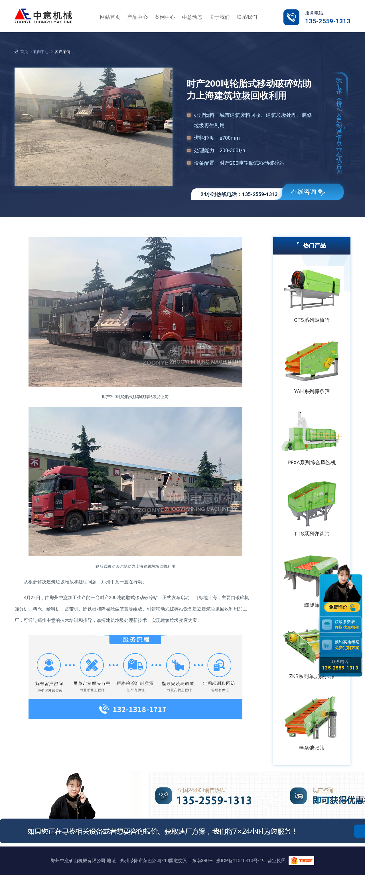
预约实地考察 (347, 644)
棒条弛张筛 (312, 748)
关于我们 (219, 17)
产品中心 (137, 17)
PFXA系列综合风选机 (312, 462)
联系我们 (247, 17)
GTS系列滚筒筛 (312, 320)
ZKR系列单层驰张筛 (311, 676)
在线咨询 (303, 191)
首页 (24, 51)
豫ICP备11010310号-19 (240, 860)
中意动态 (192, 17)
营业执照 (276, 860)
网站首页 (110, 17)
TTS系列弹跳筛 (312, 534)
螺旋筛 (311, 605)
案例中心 (165, 17)
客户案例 (62, 51)
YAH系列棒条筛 (312, 391)
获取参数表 (347, 624)
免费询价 (338, 607)
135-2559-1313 (327, 21)
